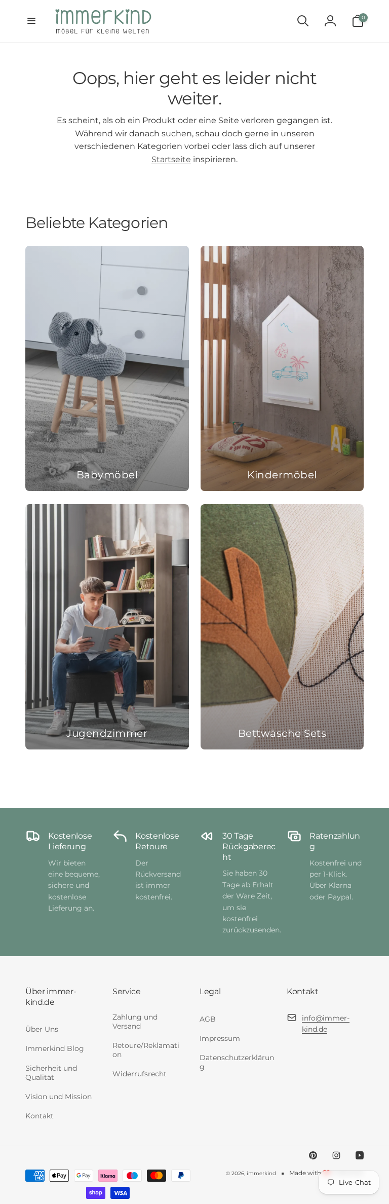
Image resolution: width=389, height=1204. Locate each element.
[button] (31, 21)
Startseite (171, 159)
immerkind (261, 1173)
